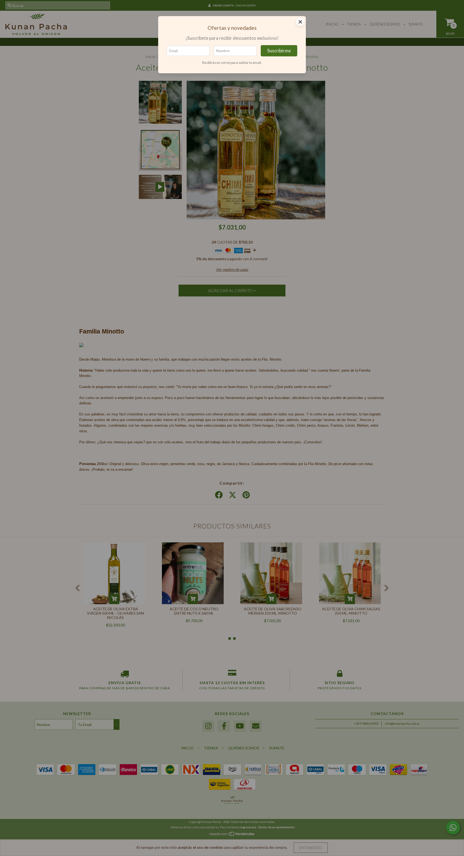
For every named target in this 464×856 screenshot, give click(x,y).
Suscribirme (279, 50)
